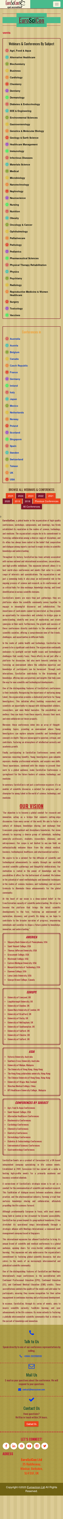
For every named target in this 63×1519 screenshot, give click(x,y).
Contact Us (31, 1424)
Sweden (14, 452)
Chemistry (16, 84)
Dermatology (17, 97)
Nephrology (16, 191)
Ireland (14, 385)
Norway (14, 419)
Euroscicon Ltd (36, 1487)
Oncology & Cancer (21, 224)
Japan (13, 399)
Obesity (14, 218)
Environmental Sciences (24, 117)
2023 (30, 495)
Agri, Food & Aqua (20, 50)
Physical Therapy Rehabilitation (28, 265)
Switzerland (16, 459)
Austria (14, 345)
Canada (14, 358)
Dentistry (15, 90)
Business (15, 70)
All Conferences (31, 506)
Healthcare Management (24, 144)
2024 (20, 495)
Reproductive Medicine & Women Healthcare (29, 293)
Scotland (15, 432)
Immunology (17, 151)
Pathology (16, 244)
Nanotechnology (19, 184)
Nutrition (15, 211)
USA (12, 479)
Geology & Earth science (24, 137)
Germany (15, 379)
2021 (51, 495)
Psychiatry (16, 278)
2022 (41, 495)
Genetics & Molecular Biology (27, 131)
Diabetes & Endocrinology (25, 104)
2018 (27, 501)
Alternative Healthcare (22, 57)
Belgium (14, 352)
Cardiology (16, 77)
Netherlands (17, 412)
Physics (14, 271)
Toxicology (16, 308)
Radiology (16, 285)
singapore (16, 439)
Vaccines (15, 315)
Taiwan (14, 466)
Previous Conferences (46, 501)
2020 (7, 501)
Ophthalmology (19, 231)
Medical (14, 171)
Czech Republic (19, 365)
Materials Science (20, 164)
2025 (10, 495)
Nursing (14, 204)
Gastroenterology (20, 124)
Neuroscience (18, 198)
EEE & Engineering (20, 111)
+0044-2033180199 (33, 1356)
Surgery (14, 301)
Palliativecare (17, 238)
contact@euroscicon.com (33, 1389)
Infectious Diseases (21, 157)
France (14, 372)
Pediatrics (15, 251)
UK (11, 472)
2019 (17, 501)
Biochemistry (17, 64)
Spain (13, 446)
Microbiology (17, 177)
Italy (12, 392)
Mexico (14, 405)
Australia (15, 338)
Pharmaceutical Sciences (24, 258)
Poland (14, 425)
